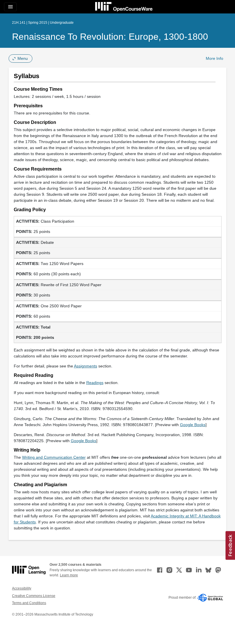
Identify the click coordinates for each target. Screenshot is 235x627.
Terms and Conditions (29, 603)
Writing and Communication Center (54, 457)
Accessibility (21, 588)
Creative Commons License (33, 596)
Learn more (69, 575)
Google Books (192, 424)
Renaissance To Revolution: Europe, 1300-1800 (110, 36)
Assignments (85, 366)
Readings (94, 382)
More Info (214, 58)
